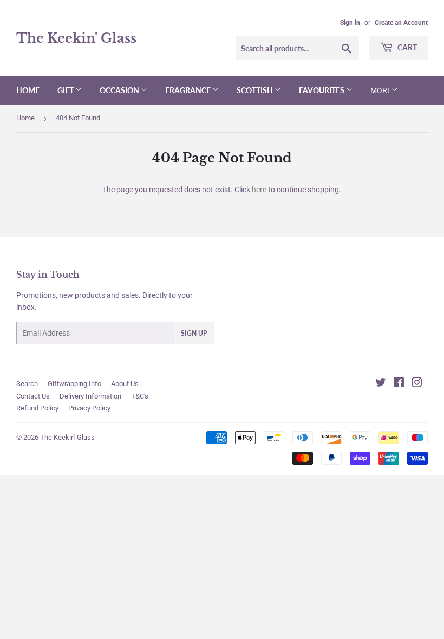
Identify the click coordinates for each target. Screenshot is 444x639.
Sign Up (194, 333)
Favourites (322, 90)
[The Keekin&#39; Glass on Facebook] (398, 384)
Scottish (256, 90)
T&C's (139, 396)
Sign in (350, 23)
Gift (66, 90)
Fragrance (188, 90)
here (259, 189)
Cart (406, 47)
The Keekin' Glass (76, 38)
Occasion (120, 90)
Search (27, 384)
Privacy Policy (89, 408)
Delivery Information (90, 396)
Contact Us (33, 396)
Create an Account (401, 23)
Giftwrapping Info (74, 384)
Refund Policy (37, 408)
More (380, 90)
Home (28, 90)
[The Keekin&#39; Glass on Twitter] (380, 384)
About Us (125, 384)
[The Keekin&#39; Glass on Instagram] (417, 384)
